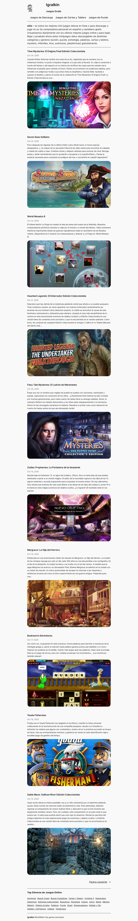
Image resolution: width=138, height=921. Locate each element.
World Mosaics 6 (36, 216)
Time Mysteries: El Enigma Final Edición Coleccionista (56, 51)
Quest (70, 905)
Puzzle (63, 905)
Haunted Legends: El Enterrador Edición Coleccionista (56, 296)
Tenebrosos (61, 909)
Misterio (30, 905)
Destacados (100, 898)
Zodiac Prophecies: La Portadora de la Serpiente (53, 467)
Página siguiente (100, 882)
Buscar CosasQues (59, 898)
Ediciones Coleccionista (48, 902)
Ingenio (84, 902)
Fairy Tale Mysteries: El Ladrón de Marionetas (52, 384)
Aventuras (31, 898)
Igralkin (52, 4)
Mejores (106, 902)
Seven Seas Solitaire (38, 137)
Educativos (65, 902)
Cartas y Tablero (76, 898)
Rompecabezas (81, 905)
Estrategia (75, 902)
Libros (91, 902)
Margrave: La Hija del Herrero (43, 550)
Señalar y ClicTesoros (36, 909)
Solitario (50, 909)
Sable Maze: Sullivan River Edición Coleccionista (53, 794)
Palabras (55, 905)
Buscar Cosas (43, 898)
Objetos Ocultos (42, 905)
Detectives (32, 902)
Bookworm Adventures (39, 635)
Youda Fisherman (36, 715)
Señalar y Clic (95, 905)
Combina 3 (89, 898)
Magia (98, 902)
